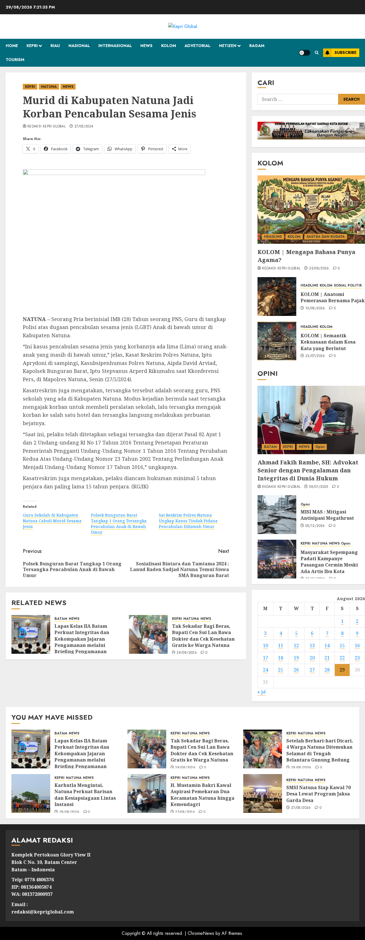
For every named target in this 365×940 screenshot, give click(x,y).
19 (296, 658)
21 (327, 658)
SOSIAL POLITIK (348, 285)
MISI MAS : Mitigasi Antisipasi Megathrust (327, 515)
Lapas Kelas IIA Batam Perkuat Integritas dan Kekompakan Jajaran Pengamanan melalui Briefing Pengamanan (81, 639)
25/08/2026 (319, 268)
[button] (316, 52)
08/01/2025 (318, 487)
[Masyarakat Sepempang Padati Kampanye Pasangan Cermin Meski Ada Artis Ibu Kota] (276, 559)
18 (280, 658)
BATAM (60, 618)
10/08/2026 (315, 308)
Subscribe (345, 52)
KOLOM (168, 45)
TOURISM (15, 59)
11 (280, 645)
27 (312, 670)
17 (265, 658)
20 (312, 658)
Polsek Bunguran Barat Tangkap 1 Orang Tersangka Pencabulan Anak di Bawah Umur (119, 523)
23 (357, 658)
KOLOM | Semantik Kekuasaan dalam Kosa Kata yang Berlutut (328, 342)
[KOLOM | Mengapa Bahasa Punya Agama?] (311, 209)
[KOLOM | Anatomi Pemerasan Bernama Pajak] (276, 296)
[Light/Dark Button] (304, 53)
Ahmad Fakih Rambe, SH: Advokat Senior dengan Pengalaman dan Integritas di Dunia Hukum (307, 470)
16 (357, 645)
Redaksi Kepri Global (46, 126)
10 (265, 645)
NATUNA (49, 86)
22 (342, 658)
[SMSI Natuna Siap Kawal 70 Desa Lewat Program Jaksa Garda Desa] (262, 793)
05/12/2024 (315, 526)
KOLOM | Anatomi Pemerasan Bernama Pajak (333, 297)
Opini (320, 446)
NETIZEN (227, 45)
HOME (12, 45)
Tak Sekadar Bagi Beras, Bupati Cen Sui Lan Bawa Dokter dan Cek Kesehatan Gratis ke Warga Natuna (203, 635)
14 (327, 645)
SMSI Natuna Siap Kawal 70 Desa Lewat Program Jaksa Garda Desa (318, 793)
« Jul (261, 692)
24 (265, 670)
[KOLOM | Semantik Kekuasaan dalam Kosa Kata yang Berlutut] (276, 341)
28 (327, 670)
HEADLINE (273, 236)
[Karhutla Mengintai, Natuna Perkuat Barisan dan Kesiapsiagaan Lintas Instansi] (30, 793)
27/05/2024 (84, 126)
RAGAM (256, 45)
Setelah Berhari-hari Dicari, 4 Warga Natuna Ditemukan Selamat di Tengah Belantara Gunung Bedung (319, 750)
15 (342, 645)
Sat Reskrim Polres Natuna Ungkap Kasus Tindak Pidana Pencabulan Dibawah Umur (188, 520)
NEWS (146, 45)
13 (312, 645)
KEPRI (32, 45)
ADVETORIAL (197, 45)
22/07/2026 (315, 356)
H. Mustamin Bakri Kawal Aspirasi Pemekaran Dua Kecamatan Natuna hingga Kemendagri (202, 794)
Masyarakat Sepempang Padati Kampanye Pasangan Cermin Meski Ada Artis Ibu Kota (329, 561)
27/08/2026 (185, 812)
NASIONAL (79, 45)
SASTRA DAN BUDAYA (326, 236)
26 (296, 670)
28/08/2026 (187, 653)
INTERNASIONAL (115, 45)
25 (280, 670)
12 (296, 645)
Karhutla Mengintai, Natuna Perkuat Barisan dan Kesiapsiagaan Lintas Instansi (85, 794)
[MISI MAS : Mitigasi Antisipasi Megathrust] (276, 514)
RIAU (55, 45)
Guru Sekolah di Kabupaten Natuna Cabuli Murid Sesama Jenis (52, 520)
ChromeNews (201, 933)
